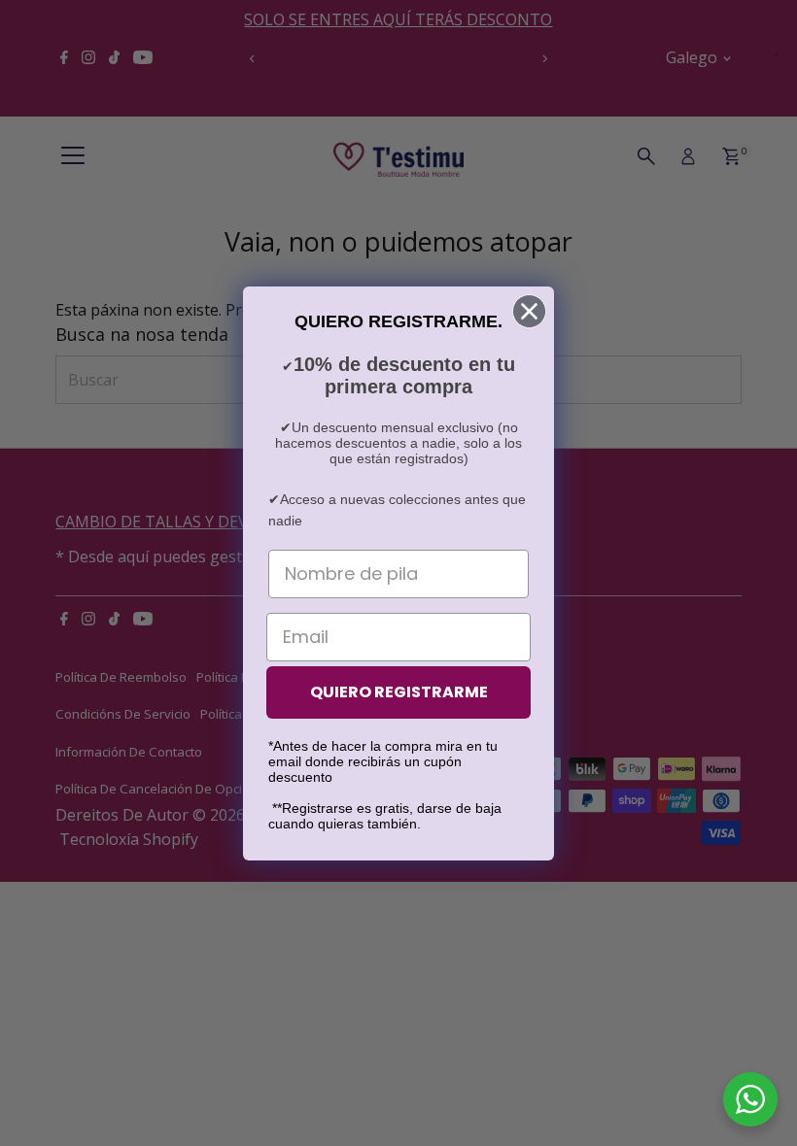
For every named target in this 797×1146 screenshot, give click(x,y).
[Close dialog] (529, 311)
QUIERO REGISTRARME (399, 692)
